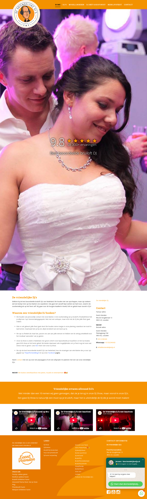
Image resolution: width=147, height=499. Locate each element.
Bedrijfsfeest (115, 5)
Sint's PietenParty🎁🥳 (82, 448)
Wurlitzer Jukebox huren (20, 477)
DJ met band (79, 456)
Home (57, 5)
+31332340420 (109, 342)
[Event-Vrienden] (26, 458)
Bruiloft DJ (78, 458)
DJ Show (46, 445)
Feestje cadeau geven (19, 474)
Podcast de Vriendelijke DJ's (84, 477)
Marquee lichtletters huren (21, 490)
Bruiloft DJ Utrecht (81, 464)
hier (37, 346)
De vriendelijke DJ (102, 300)
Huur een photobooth (51, 453)
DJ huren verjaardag (50, 455)
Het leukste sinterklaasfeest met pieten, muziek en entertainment (41, 373)
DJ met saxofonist (96, 5)
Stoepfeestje (79, 466)
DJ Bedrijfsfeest (80, 450)
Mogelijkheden (76, 5)
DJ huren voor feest (81, 445)
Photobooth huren (18, 487)
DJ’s (65, 5)
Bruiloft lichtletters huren (20, 479)
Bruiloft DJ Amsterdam (51, 450)
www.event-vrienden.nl (23, 445)
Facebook (51, 353)
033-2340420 (102, 339)
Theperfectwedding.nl (31, 353)
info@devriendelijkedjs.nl (106, 347)
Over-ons (78, 471)
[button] (143, 460)
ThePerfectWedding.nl (73, 165)
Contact (128, 5)
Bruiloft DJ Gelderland (82, 461)
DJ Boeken (47, 447)
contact (19, 360)
